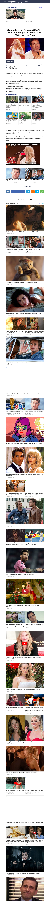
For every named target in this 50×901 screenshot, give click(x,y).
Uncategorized (10, 61)
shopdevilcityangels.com (18, 2)
